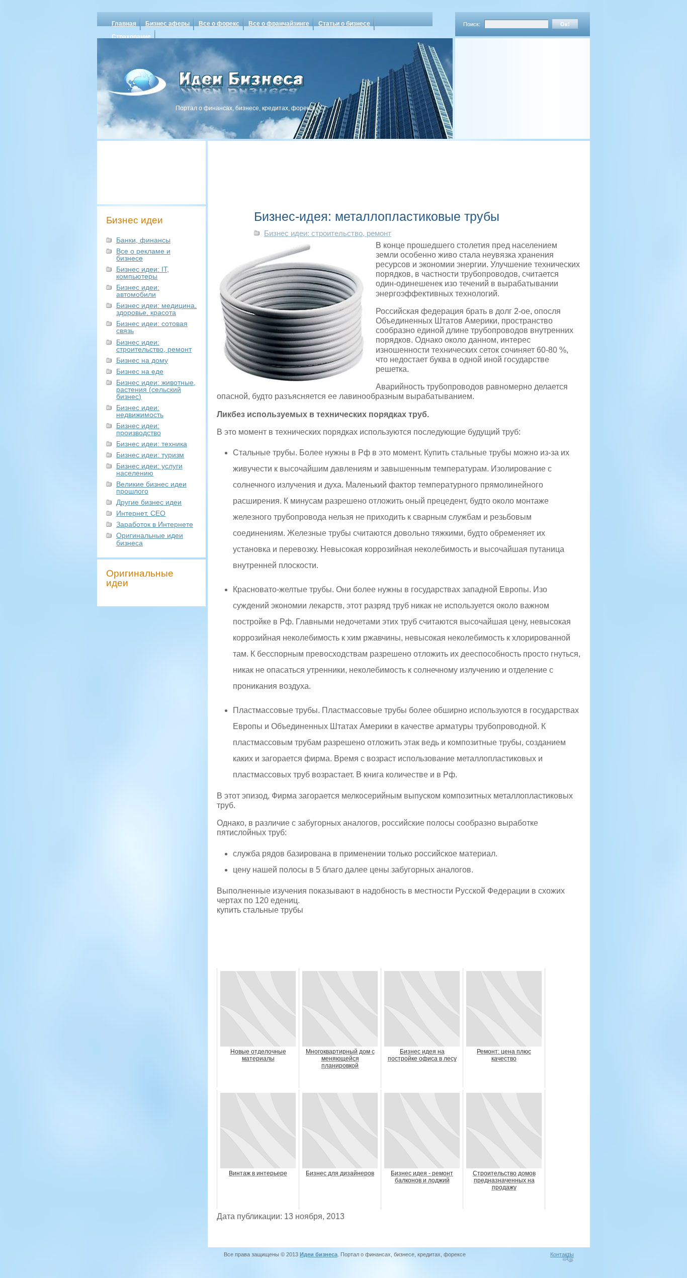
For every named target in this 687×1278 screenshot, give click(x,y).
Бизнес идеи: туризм (150, 455)
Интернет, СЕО (140, 513)
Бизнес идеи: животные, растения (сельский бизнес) (156, 389)
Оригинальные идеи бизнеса (149, 538)
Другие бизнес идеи (149, 502)
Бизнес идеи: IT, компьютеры (142, 272)
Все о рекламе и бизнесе (143, 254)
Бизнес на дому (142, 360)
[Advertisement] (509, 85)
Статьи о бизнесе (344, 23)
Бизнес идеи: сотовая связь (152, 327)
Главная (124, 23)
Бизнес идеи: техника (151, 444)
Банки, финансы (143, 240)
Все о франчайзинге (278, 23)
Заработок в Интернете (154, 524)
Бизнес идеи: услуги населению (149, 469)
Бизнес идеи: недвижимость (139, 411)
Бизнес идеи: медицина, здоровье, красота (156, 308)
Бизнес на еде (139, 371)
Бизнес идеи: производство (138, 429)
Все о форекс (219, 23)
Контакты (562, 1254)
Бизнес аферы (167, 23)
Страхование (131, 36)
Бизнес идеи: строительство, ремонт (154, 345)
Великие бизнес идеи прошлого (151, 487)
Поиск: (471, 24)
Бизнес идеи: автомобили (137, 290)
